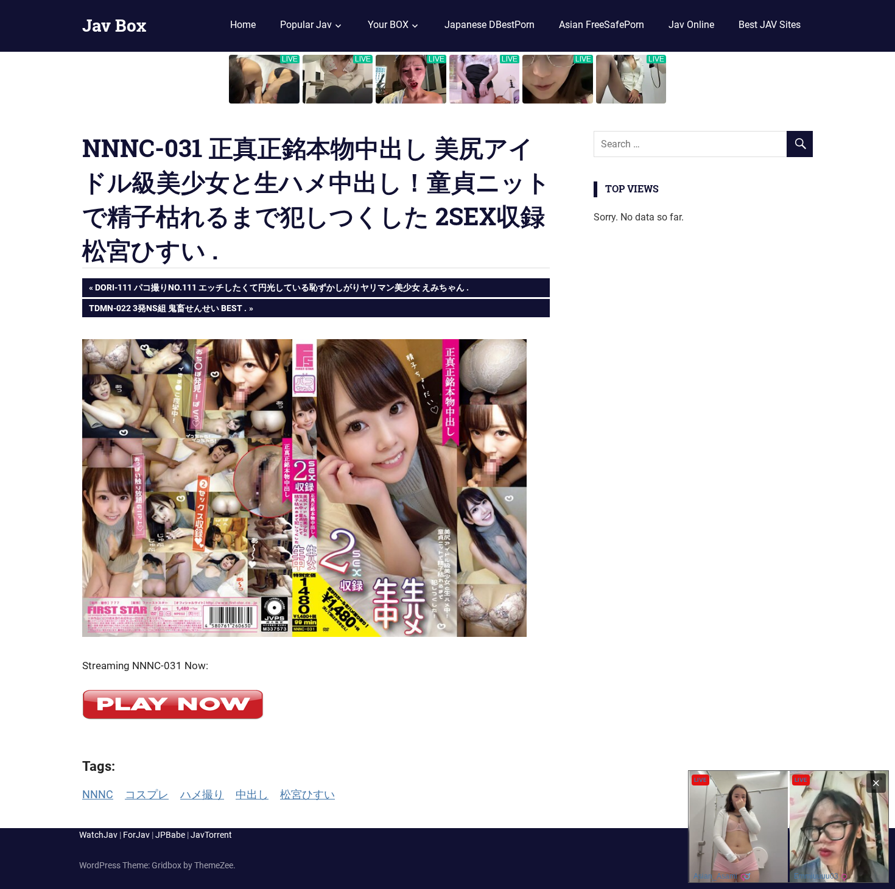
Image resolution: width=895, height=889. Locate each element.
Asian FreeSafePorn (601, 24)
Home (243, 24)
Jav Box (114, 25)
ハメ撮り (202, 794)
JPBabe (170, 835)
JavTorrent (211, 835)
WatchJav (98, 835)
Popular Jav (306, 24)
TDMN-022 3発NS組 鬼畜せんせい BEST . (167, 310)
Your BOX (388, 24)
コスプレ (147, 794)
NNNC (97, 794)
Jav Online (691, 24)
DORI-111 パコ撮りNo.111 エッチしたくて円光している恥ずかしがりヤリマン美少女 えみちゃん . (281, 289)
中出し (252, 794)
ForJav (136, 835)
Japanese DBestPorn (489, 24)
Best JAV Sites (770, 24)
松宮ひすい (307, 794)
